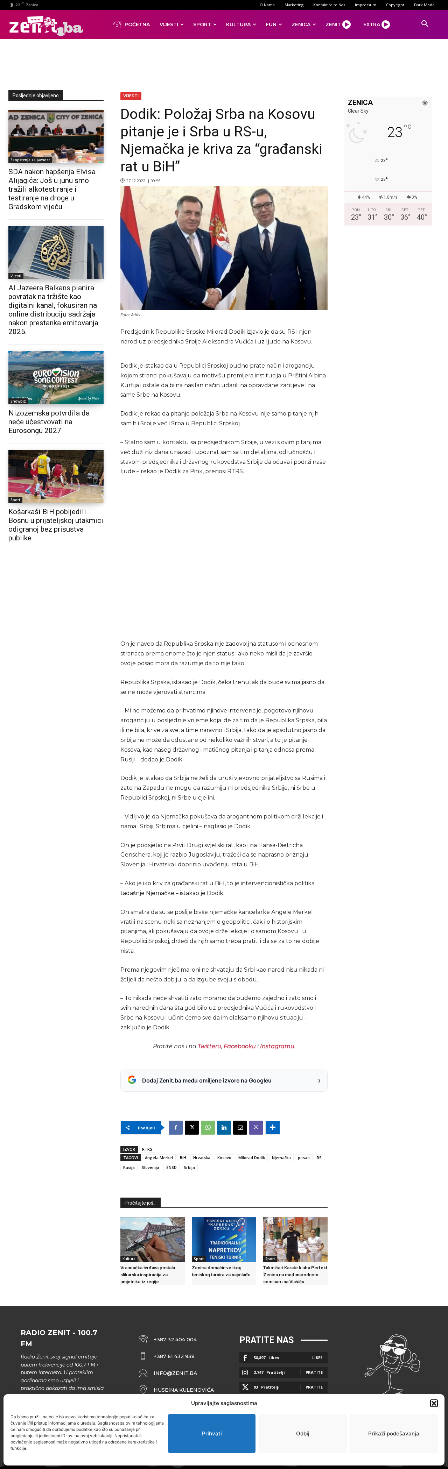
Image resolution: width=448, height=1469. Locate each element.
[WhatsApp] (208, 1128)
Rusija (129, 1167)
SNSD (171, 1167)
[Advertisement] (224, 63)
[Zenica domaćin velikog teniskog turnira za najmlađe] (224, 1239)
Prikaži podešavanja (393, 1433)
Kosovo (224, 1157)
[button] (434, 1403)
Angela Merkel (159, 1157)
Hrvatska (201, 1157)
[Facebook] (176, 1128)
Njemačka (281, 1157)
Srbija (189, 1167)
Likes (317, 1357)
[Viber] (256, 1128)
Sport (15, 499)
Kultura (128, 1258)
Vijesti (15, 276)
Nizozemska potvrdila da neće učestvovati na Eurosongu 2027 (49, 422)
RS (319, 1157)
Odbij (302, 1433)
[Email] (240, 1128)
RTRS (147, 1149)
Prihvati (212, 1433)
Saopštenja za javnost (30, 159)
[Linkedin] (224, 1128)
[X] (192, 1128)
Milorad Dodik (251, 1157)
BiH (183, 1157)
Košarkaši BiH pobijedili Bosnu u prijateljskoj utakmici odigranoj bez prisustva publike (55, 525)
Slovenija (150, 1167)
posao (304, 1157)
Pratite (314, 1372)
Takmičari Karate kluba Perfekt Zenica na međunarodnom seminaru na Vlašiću (295, 1274)
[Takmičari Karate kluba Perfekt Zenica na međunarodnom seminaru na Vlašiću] (295, 1239)
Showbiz (18, 401)
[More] (272, 1128)
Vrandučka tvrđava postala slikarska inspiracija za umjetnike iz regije (147, 1274)
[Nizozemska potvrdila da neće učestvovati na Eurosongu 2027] (56, 377)
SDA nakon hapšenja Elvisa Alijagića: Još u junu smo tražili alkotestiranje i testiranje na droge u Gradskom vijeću (52, 189)
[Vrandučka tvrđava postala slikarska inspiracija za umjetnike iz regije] (152, 1239)
